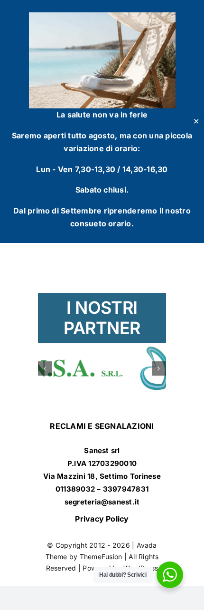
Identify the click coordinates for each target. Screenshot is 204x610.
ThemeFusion (101, 562)
